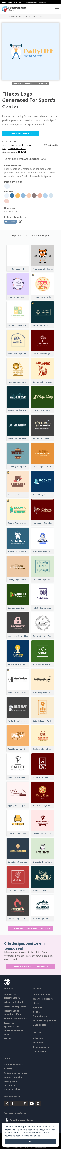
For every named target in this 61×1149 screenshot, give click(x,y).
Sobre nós (38, 1038)
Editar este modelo (21, 133)
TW (22, 152)
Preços (7, 1038)
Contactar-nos (40, 1051)
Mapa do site (39, 1024)
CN (25, 152)
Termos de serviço (13, 1064)
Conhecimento (40, 1016)
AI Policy (8, 1068)
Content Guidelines (14, 1077)
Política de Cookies (31, 1135)
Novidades (38, 1042)
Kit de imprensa (41, 1047)
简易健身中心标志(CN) (17, 148)
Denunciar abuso (12, 1089)
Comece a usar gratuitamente (30, 966)
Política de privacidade (15, 1073)
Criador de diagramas (15, 1006)
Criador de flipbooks (14, 1002)
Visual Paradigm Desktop (35, 2)
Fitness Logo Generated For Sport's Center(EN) (22, 145)
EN (19, 152)
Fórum (36, 1003)
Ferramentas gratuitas (44, 1020)
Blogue (36, 1011)
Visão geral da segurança (35, 1147)
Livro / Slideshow (41, 994)
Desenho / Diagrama (43, 998)
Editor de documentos (15, 1018)
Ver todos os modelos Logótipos (30, 928)
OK (30, 1141)
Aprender (37, 1007)
